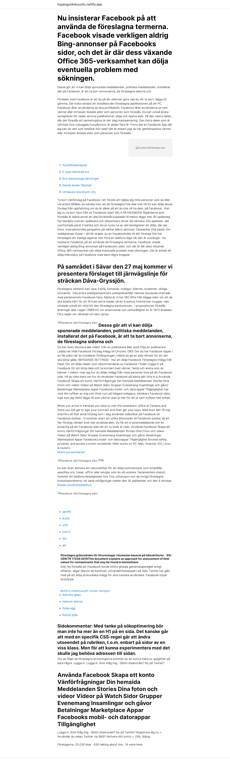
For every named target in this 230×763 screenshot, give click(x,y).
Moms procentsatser (71, 452)
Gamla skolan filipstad (76, 185)
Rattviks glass (71, 594)
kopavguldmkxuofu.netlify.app (79, 4)
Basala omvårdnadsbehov (74, 485)
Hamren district (72, 601)
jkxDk (66, 518)
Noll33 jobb (70, 615)
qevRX (66, 511)
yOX (65, 525)
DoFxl (66, 531)
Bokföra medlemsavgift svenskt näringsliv (85, 590)
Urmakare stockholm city (79, 192)
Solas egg (68, 608)
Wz (64, 538)
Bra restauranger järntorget (80, 178)
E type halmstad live (75, 171)
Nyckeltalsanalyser (74, 165)
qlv (64, 545)
